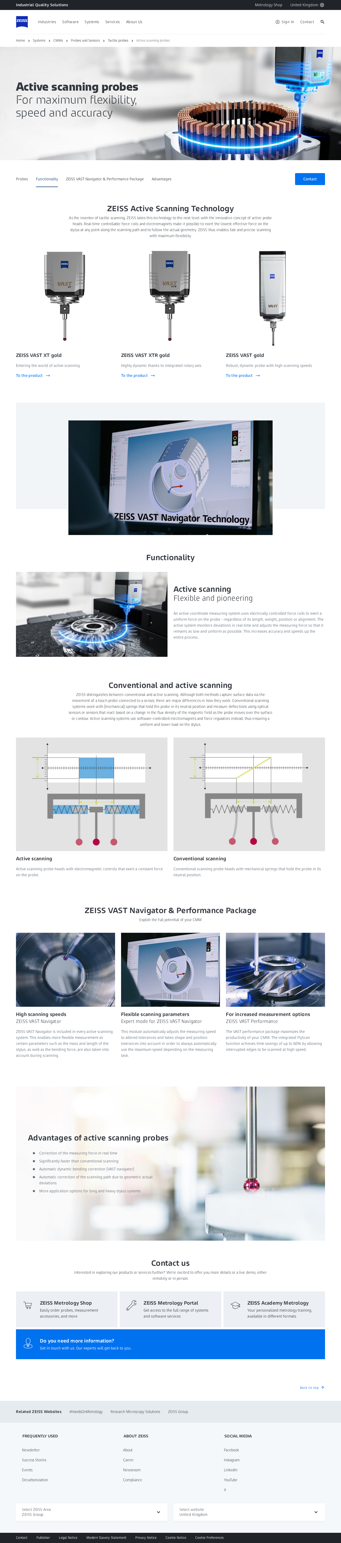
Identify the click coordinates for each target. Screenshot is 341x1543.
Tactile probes (118, 40)
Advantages (161, 179)
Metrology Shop (268, 4)
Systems (39, 40)
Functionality (47, 179)
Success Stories (34, 1460)
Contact (21, 1538)
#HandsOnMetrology (86, 1411)
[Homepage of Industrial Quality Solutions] (22, 22)
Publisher (43, 1538)
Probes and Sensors (85, 40)
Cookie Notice (176, 1538)
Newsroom (132, 1470)
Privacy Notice (146, 1538)
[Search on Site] (322, 22)
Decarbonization (35, 1479)
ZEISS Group (178, 1411)
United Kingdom (304, 4)
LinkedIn (230, 1470)
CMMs (58, 40)
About (128, 1450)
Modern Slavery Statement (106, 1538)
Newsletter (31, 1450)
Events (27, 1470)
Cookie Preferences (209, 1538)
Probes (22, 179)
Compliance (132, 1479)
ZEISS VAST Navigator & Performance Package (105, 179)
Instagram (232, 1460)
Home (20, 40)
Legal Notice (68, 1538)
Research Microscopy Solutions (135, 1411)
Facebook (231, 1450)
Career (128, 1460)
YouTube (230, 1479)
